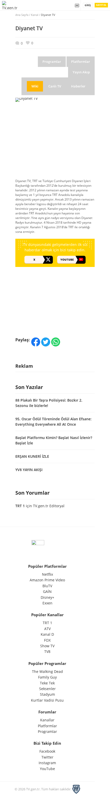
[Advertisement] (55, 141)
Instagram (47, 762)
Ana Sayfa (21, 15)
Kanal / (43, 15)
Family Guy (47, 677)
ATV (47, 628)
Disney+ (47, 597)
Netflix (47, 574)
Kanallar (47, 720)
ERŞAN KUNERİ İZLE (32, 456)
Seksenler (47, 688)
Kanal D (47, 634)
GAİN (47, 591)
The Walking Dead (47, 671)
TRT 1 (20, 505)
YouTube (47, 768)
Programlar (47, 731)
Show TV (47, 645)
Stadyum (47, 694)
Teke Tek (47, 683)
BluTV (47, 585)
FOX (47, 640)
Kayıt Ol (101, 5)
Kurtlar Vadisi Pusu (47, 700)
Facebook (47, 751)
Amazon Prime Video (47, 579)
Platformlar (47, 725)
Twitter (47, 757)
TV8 (47, 651)
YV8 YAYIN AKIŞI (28, 469)
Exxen (47, 603)
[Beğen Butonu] (29, 43)
